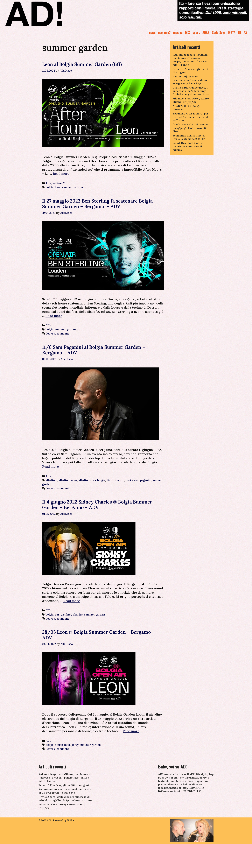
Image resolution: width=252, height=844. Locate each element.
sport (196, 32)
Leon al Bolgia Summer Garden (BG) (82, 64)
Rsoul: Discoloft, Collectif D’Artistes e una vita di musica (189, 146)
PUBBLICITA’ (192, 791)
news (152, 32)
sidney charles (73, 614)
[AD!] (44, 14)
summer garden (72, 187)
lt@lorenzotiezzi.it (170, 791)
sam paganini (142, 480)
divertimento (115, 480)
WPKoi (71, 820)
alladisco (51, 480)
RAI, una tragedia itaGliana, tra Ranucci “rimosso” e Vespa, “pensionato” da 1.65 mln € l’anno (190, 59)
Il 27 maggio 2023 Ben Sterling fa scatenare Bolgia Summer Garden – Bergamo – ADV (97, 203)
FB (239, 32)
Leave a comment (57, 333)
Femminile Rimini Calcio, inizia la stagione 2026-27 (189, 137)
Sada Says (218, 32)
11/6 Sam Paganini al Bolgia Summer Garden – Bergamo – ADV (93, 350)
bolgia (50, 187)
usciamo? (164, 32)
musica (178, 32)
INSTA (231, 32)
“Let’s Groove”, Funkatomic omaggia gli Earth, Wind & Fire (190, 128)
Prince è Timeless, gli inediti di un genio (64, 785)
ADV (48, 183)
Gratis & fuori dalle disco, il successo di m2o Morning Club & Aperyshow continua (191, 91)
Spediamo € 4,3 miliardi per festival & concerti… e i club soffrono (191, 117)
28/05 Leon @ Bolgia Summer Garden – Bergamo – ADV (98, 635)
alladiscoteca (87, 480)
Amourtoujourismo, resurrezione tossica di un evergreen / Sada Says (190, 80)
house (59, 744)
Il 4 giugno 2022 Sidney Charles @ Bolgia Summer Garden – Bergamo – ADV (97, 504)
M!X (187, 32)
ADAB (205, 32)
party (129, 480)
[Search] (245, 32)
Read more (61, 173)
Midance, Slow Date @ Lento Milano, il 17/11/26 (191, 100)
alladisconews (68, 480)
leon (58, 187)
